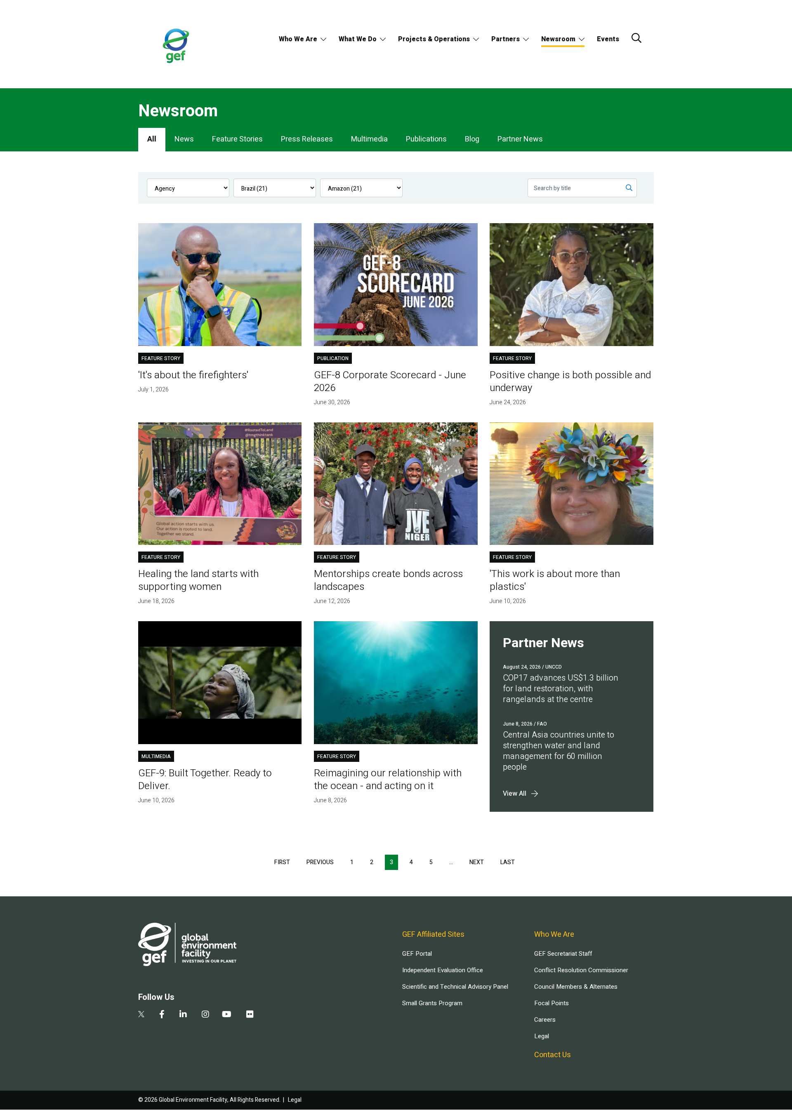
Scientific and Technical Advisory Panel (455, 986)
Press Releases (307, 139)
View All (514, 794)
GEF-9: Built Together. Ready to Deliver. (205, 779)
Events (608, 39)
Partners (505, 39)
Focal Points (551, 1003)
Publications (426, 139)
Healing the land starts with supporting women (198, 580)
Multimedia (369, 139)
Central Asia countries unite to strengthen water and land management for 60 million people (558, 751)
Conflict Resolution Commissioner (581, 970)
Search (636, 38)
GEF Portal (417, 953)
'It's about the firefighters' (193, 375)
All (151, 139)
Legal (541, 1036)
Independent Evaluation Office (442, 970)
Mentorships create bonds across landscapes (388, 580)
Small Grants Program (432, 1003)
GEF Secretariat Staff (563, 953)
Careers (545, 1019)
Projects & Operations (434, 39)
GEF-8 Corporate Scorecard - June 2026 (390, 381)
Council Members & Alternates (576, 986)
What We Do (358, 39)
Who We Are (298, 39)
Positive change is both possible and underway (570, 381)
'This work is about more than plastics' (555, 580)
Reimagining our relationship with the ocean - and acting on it (388, 779)
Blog (472, 139)
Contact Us (552, 1055)
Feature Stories (237, 139)
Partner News (520, 139)
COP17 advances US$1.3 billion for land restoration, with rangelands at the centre (560, 688)
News (184, 139)
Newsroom (558, 39)
